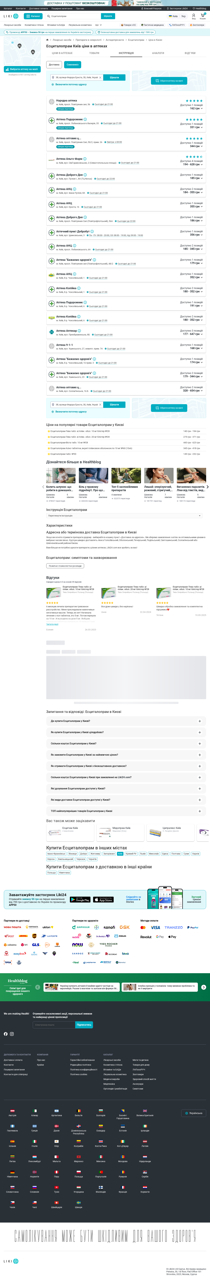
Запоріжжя (109, 853)
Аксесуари (138, 1084)
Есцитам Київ (70, 828)
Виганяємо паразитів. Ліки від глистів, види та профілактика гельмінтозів (191, 488)
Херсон (51, 859)
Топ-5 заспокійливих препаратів (124, 488)
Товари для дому (141, 1065)
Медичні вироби (111, 1079)
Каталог (8, 8)
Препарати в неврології (88, 40)
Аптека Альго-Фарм (85, 159)
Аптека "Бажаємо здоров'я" (94, 260)
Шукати (108, 16)
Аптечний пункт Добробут (92, 231)
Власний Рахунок (153, 8)
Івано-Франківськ (56, 853)
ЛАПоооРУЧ (139, 1069)
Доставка (54, 64)
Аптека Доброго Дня (85, 175)
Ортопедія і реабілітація (115, 1088)
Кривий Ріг (131, 853)
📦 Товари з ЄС (128, 25)
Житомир (95, 853)
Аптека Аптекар (79, 331)
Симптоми (138, 1088)
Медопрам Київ (121, 828)
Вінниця (73, 853)
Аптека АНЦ (74, 189)
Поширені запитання (62, 8)
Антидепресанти (115, 40)
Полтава (176, 853)
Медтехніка (109, 1084)
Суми (186, 853)
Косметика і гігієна (34, 25)
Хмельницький (65, 859)
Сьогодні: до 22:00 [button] (106, 178)
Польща (51, 872)
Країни (40, 1065)
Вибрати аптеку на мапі (24, 69)
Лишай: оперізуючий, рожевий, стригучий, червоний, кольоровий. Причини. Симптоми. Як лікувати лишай (158, 488)
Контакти (21, 8)
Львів (143, 853)
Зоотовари (138, 1074)
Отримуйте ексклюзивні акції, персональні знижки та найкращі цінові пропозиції (62, 1015)
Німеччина (64, 872)
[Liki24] (11, 1261)
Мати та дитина (141, 1060)
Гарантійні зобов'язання (82, 1060)
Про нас (80, 8)
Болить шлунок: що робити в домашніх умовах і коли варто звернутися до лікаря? (60, 488)
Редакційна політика (80, 1065)
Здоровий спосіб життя (144, 1079)
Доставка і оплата (38, 8)
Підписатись (84, 1024)
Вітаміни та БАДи (56, 25)
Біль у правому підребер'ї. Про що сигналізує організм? (92, 488)
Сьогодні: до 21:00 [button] (104, 104)
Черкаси (80, 859)
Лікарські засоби (12, 25)
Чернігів (92, 859)
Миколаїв (154, 853)
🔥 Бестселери (197, 25)
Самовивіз (73, 64)
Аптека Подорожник (85, 119)
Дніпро (83, 853)
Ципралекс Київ (172, 828)
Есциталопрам (136, 40)
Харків (195, 853)
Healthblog (201, 8)
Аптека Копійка (79, 288)
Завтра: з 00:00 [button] (114, 142)
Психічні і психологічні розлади (65, 566)
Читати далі (52, 624)
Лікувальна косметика (80, 25)
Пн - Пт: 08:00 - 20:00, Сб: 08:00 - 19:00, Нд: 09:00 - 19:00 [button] (116, 235)
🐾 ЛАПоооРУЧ (176, 25)
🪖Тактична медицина (152, 25)
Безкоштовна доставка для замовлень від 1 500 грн (127, 32)
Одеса (165, 853)
